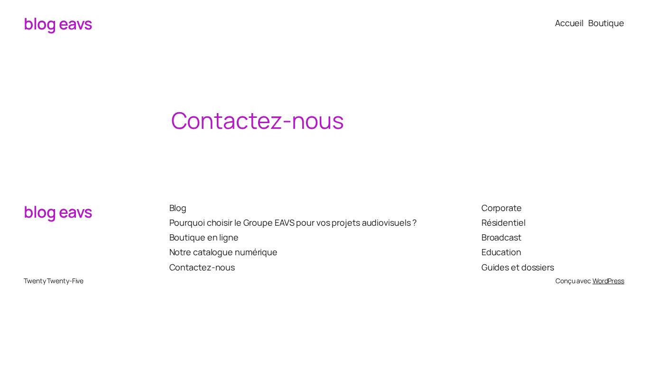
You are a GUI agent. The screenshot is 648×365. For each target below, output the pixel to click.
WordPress (608, 280)
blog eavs (58, 23)
